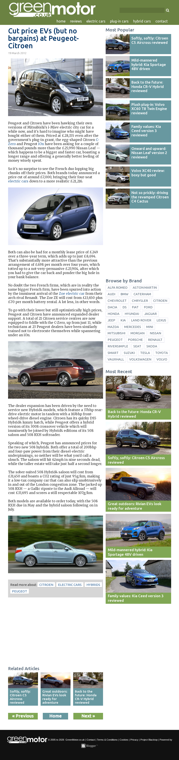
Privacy (134, 739)
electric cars (95, 21)
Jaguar (150, 314)
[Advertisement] (55, 632)
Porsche (135, 339)
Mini (149, 327)
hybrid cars (142, 21)
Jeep (111, 320)
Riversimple (118, 346)
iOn (41, 144)
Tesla (145, 353)
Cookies (124, 739)
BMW (124, 294)
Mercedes (132, 327)
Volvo (162, 359)
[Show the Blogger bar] (89, 745)
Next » (88, 715)
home (61, 21)
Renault (155, 339)
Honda (113, 314)
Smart (113, 353)
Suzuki (129, 353)
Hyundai (132, 314)
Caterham (142, 294)
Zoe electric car (71, 294)
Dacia (112, 307)
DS (124, 307)
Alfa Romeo (117, 287)
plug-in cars (119, 21)
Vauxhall (116, 359)
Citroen (46, 585)
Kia (123, 320)
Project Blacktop (149, 739)
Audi (111, 294)
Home (55, 715)
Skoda (151, 346)
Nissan (155, 333)
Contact (91, 739)
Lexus (161, 320)
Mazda (113, 327)
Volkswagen (140, 359)
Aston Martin (145, 287)
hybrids (93, 585)
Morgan (138, 333)
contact (161, 21)
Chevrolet (117, 300)
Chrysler (140, 300)
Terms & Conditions (107, 739)
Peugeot (19, 591)
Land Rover (141, 320)
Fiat (135, 307)
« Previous (23, 715)
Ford (148, 307)
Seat (137, 346)
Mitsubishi (116, 333)
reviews (76, 21)
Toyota (161, 353)
